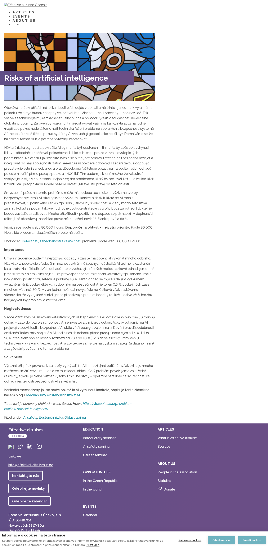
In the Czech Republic (100, 481)
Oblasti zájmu (75, 417)
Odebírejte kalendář (29, 501)
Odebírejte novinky (28, 489)
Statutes (164, 481)
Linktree (14, 456)
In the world (92, 489)
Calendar (90, 515)
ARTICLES (24, 12)
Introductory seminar (99, 438)
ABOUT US (24, 21)
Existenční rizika (51, 417)
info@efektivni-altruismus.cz (30, 465)
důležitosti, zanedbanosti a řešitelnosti (51, 241)
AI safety (30, 417)
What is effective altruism (177, 438)
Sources (164, 447)
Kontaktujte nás (25, 476)
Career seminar (95, 455)
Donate (169, 489)
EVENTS (21, 16)
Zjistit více (92, 544)
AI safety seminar (97, 447)
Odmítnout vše (222, 540)
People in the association (177, 472)
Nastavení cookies (190, 540)
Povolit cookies (252, 540)
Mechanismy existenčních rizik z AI (53, 395)
